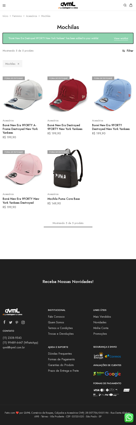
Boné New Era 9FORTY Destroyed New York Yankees (111, 127)
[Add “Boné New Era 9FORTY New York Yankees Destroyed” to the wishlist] (37, 165)
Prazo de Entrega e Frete (63, 371)
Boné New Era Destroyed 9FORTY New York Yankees (64, 127)
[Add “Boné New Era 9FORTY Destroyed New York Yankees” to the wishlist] (126, 91)
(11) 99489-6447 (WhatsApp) (20, 343)
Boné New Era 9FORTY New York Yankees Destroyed (21, 201)
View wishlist (121, 38)
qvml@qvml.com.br (14, 347)
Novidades (99, 322)
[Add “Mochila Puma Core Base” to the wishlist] (82, 165)
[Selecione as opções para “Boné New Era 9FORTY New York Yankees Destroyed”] (37, 151)
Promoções (100, 334)
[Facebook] (4, 322)
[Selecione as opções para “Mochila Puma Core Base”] (82, 151)
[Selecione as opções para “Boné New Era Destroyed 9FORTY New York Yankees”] (82, 77)
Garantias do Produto (61, 365)
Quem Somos (56, 322)
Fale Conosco (56, 317)
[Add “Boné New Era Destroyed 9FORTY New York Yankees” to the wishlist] (82, 91)
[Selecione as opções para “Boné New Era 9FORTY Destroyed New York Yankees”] (126, 77)
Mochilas (10, 64)
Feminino (17, 16)
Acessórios (31, 16)
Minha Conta (100, 328)
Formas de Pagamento (61, 359)
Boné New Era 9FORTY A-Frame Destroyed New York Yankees (20, 129)
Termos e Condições (60, 328)
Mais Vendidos (102, 317)
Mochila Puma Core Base (63, 199)
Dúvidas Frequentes (60, 354)
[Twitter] (11, 323)
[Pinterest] (17, 323)
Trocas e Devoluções (61, 334)
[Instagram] (23, 323)
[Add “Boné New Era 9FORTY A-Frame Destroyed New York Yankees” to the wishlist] (37, 91)
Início (5, 16)
